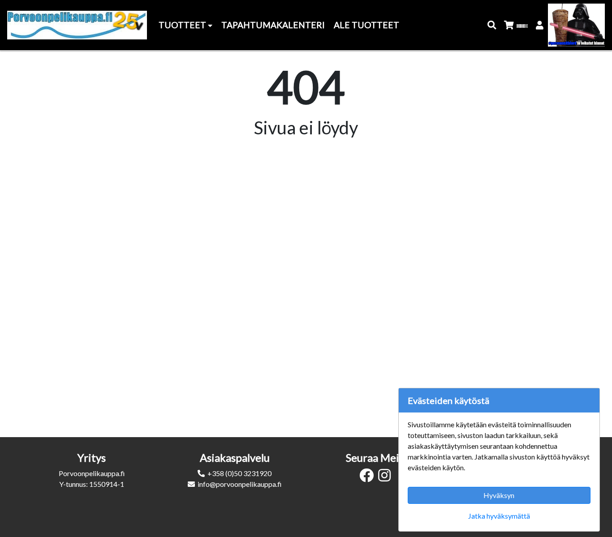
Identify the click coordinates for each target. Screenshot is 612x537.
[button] (492, 25)
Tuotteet (183, 25)
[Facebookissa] (368, 477)
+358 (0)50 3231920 (239, 473)
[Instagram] (386, 477)
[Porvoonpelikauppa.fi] (77, 25)
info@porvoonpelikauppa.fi (240, 484)
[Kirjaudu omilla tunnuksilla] (540, 25)
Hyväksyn (498, 495)
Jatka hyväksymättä (499, 515)
